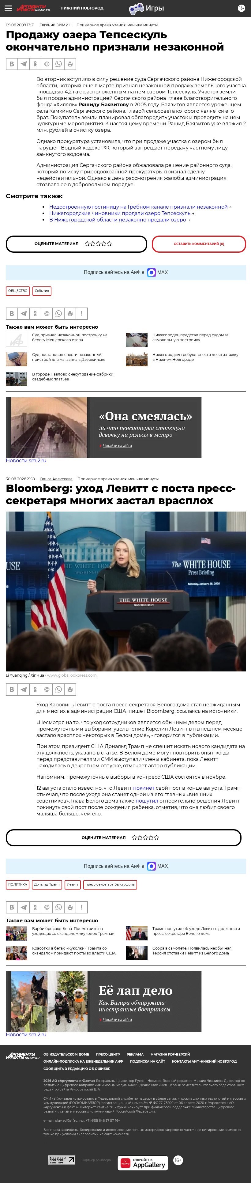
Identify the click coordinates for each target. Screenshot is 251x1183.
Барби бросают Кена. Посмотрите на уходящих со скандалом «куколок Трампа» (73, 931)
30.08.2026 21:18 (20, 479)
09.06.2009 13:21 (20, 25)
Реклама (135, 1054)
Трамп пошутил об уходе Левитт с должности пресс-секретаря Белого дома (196, 931)
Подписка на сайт (147, 1062)
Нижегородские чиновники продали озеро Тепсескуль (119, 213)
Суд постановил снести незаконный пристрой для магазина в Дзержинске (68, 357)
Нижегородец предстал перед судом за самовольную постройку (190, 337)
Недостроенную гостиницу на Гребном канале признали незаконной (138, 207)
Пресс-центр (108, 1054)
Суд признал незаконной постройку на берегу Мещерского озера (69, 337)
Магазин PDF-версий (170, 1054)
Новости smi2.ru (26, 460)
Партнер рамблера (96, 1160)
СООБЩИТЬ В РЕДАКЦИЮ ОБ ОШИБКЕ (76, 1069)
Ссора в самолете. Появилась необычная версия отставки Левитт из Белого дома (191, 950)
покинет (144, 788)
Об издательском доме (66, 1054)
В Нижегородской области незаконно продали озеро (117, 220)
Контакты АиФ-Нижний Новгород (204, 1062)
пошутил (147, 801)
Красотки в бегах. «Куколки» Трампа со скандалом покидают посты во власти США (74, 950)
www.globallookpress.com (72, 675)
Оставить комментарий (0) (199, 244)
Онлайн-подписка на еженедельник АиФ (83, 1062)
